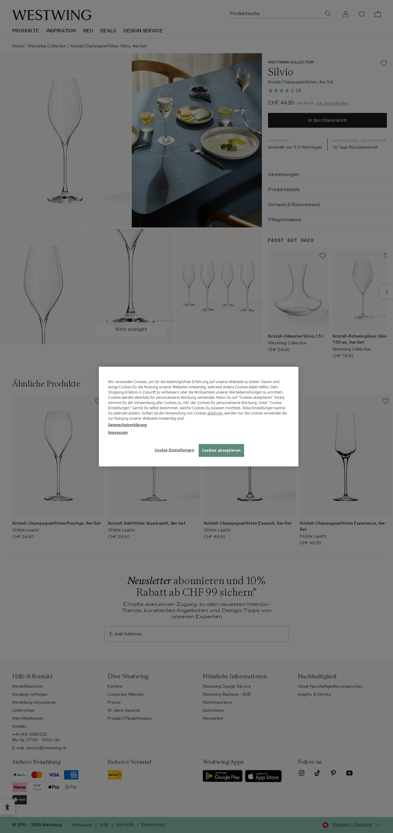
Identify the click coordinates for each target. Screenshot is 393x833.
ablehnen (215, 413)
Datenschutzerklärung (127, 425)
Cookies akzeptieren (221, 450)
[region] (198, 416)
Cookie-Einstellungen (174, 450)
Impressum (118, 432)
